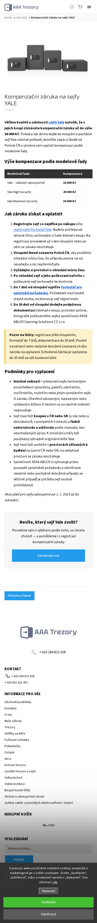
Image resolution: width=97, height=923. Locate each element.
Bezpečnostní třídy (17, 790)
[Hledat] (72, 6)
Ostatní (9, 752)
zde (55, 882)
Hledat (19, 859)
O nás (8, 714)
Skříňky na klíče (15, 733)
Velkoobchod (13, 777)
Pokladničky (13, 746)
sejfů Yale (56, 122)
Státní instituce (15, 784)
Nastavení (48, 891)
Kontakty (11, 708)
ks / (49, 825)
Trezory (10, 727)
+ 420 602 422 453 (16, 682)
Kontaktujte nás (48, 555)
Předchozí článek (19, 596)
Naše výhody (13, 721)
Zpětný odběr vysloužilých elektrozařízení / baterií (39, 803)
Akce (8, 759)
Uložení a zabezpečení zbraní (24, 796)
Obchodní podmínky (18, 702)
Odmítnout (48, 914)
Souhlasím (49, 902)
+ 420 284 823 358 (52, 652)
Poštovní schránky (17, 740)
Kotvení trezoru (15, 765)
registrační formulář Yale (33, 229)
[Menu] (89, 6)
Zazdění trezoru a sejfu (20, 771)
